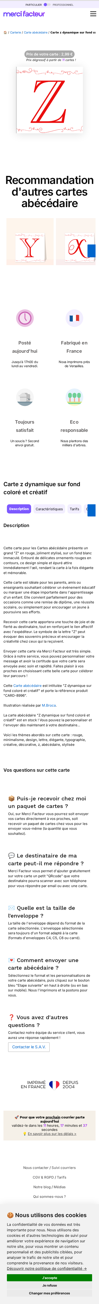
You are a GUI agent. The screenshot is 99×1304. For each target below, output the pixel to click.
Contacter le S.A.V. (29, 1047)
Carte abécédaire (35, 32)
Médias (60, 1187)
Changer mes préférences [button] (49, 1293)
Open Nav (93, 13)
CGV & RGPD (43, 1177)
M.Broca (49, 705)
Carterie (15, 32)
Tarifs (74, 509)
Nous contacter (36, 1167)
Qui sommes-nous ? (49, 1196)
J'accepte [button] (49, 1278)
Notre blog (42, 1187)
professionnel (62, 4)
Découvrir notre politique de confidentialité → (47, 1268)
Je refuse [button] (49, 1285)
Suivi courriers (64, 1167)
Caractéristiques (49, 509)
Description (19, 509)
